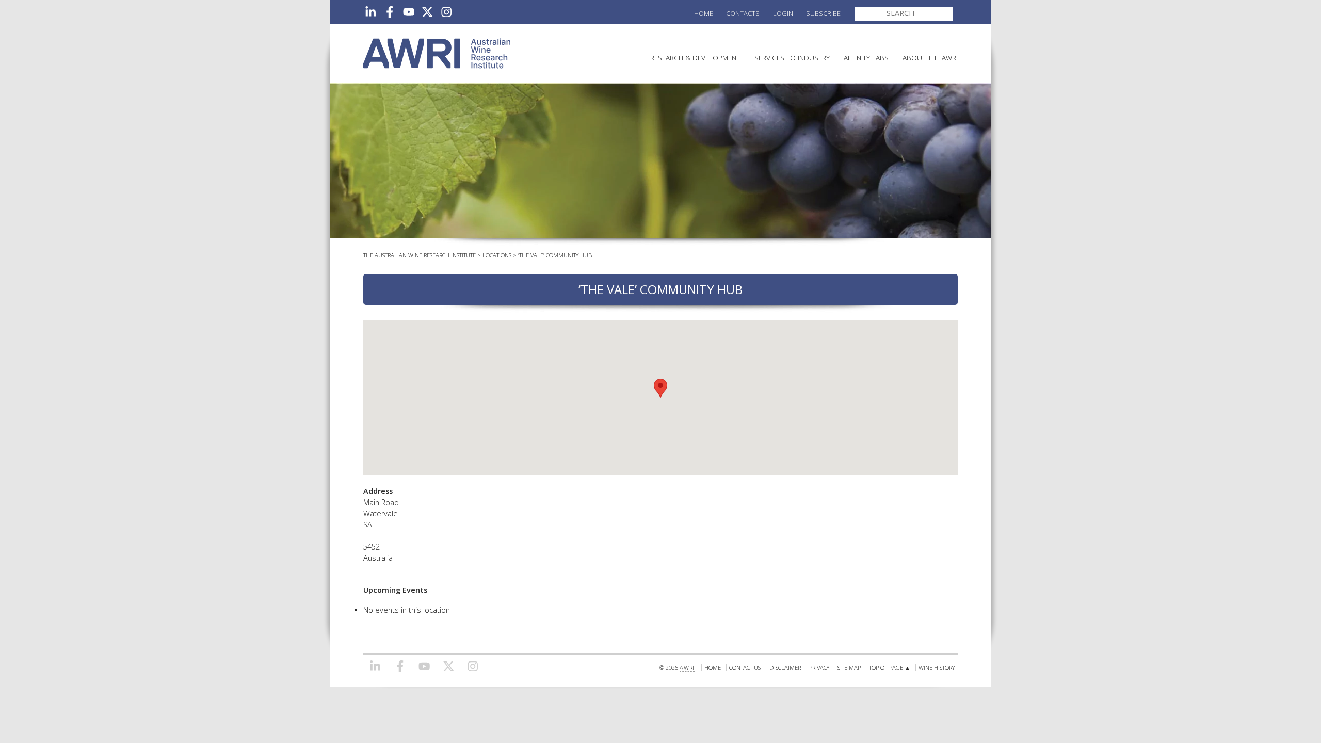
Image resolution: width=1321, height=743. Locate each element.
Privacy (819, 667)
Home (703, 13)
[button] (660, 388)
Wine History (937, 667)
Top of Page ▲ (889, 667)
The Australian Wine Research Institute (419, 255)
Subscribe (823, 13)
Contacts (743, 13)
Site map (849, 667)
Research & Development (695, 57)
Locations (496, 255)
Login (783, 13)
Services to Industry (792, 57)
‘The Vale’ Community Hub (555, 255)
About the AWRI (930, 57)
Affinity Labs (866, 57)
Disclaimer (785, 667)
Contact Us (745, 667)
